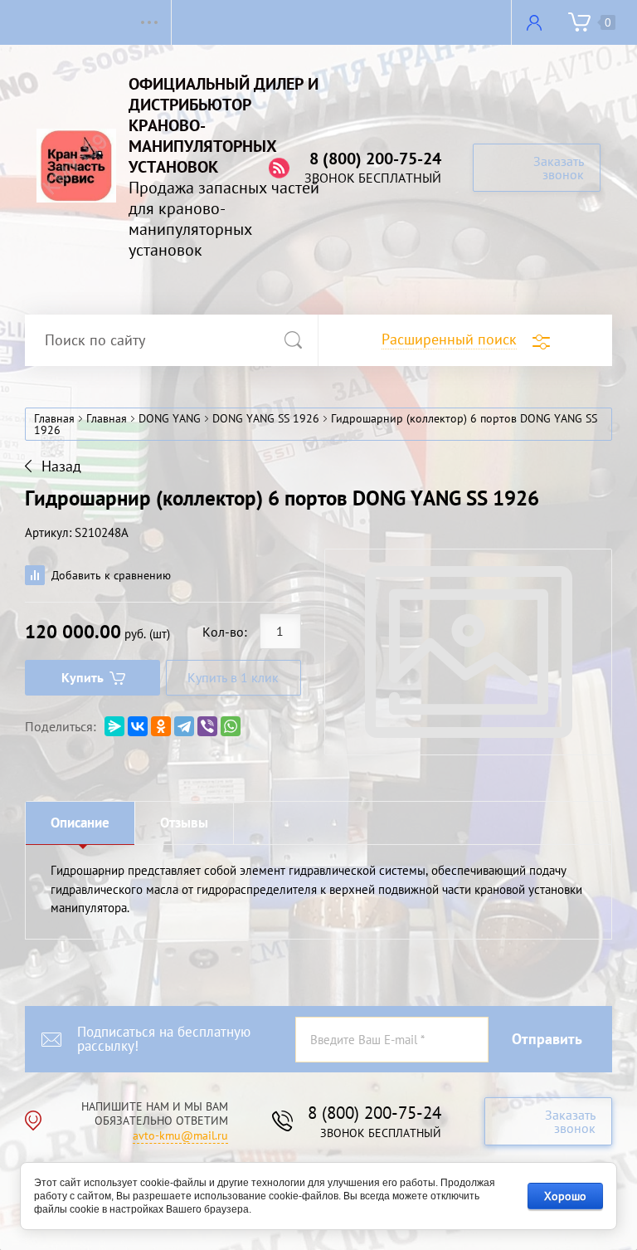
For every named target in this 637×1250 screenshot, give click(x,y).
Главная (54, 418)
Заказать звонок (558, 168)
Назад (61, 466)
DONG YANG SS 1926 (265, 418)
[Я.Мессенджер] (114, 726)
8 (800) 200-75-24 (375, 158)
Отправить (547, 1038)
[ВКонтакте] (138, 726)
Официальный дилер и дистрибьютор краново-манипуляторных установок (223, 126)
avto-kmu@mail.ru (180, 1135)
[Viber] (207, 726)
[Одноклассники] (161, 726)
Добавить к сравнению (109, 575)
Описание (80, 822)
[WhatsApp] (231, 726)
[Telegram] (184, 726)
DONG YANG (170, 418)
